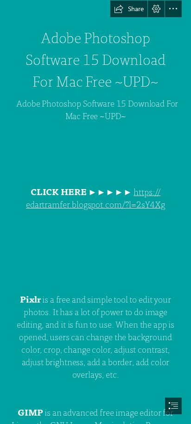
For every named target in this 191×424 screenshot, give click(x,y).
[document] (95, 212)
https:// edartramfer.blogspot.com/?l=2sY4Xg (95, 198)
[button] (128, 8)
